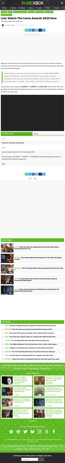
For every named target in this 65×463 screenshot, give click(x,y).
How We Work (22, 365)
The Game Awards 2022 (20, 12)
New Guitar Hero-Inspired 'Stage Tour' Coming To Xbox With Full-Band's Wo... (30, 337)
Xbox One (31, 12)
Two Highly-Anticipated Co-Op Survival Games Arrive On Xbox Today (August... (31, 344)
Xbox (10, 12)
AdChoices (49, 439)
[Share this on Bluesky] (29, 30)
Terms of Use (58, 365)
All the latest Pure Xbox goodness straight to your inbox (32, 456)
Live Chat (4, 12)
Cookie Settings (34, 368)
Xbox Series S (49, 12)
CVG (43, 449)
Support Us (32, 365)
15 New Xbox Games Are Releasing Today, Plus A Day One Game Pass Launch (32, 359)
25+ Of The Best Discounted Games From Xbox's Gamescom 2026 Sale (30, 351)
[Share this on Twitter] (36, 30)
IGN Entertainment (28, 439)
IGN (61, 446)
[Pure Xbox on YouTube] (18, 432)
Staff (14, 365)
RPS (48, 449)
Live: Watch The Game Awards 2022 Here (29, 18)
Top (4, 365)
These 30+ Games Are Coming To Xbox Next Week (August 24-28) (28, 329)
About (10, 365)
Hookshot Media (12, 439)
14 (12, 293)
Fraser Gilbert (10, 25)
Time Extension (31, 446)
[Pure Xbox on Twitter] (25, 432)
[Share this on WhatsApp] (26, 30)
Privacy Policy (48, 365)
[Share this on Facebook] (33, 30)
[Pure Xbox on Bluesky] (32, 432)
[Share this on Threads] (40, 30)
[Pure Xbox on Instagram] (39, 432)
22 (12, 272)
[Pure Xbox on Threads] (47, 432)
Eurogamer (19, 449)
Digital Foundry (42, 446)
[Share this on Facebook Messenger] (43, 30)
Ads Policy (18, 368)
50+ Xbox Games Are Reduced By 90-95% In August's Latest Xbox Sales (29, 355)
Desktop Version (46, 368)
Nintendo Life (11, 446)
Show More (32, 421)
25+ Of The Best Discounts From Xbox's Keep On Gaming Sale (27, 340)
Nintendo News (53, 446)
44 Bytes (41, 439)
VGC (26, 449)
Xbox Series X (39, 12)
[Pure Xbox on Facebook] (54, 432)
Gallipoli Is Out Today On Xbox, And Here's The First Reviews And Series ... (30, 348)
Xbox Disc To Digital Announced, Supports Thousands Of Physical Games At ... (31, 325)
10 (12, 262)
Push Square (21, 446)
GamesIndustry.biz (34, 449)
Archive (25, 368)
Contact (39, 365)
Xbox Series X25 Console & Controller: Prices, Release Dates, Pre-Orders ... (30, 333)
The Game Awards (6, 15)
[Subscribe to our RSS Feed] (11, 432)
